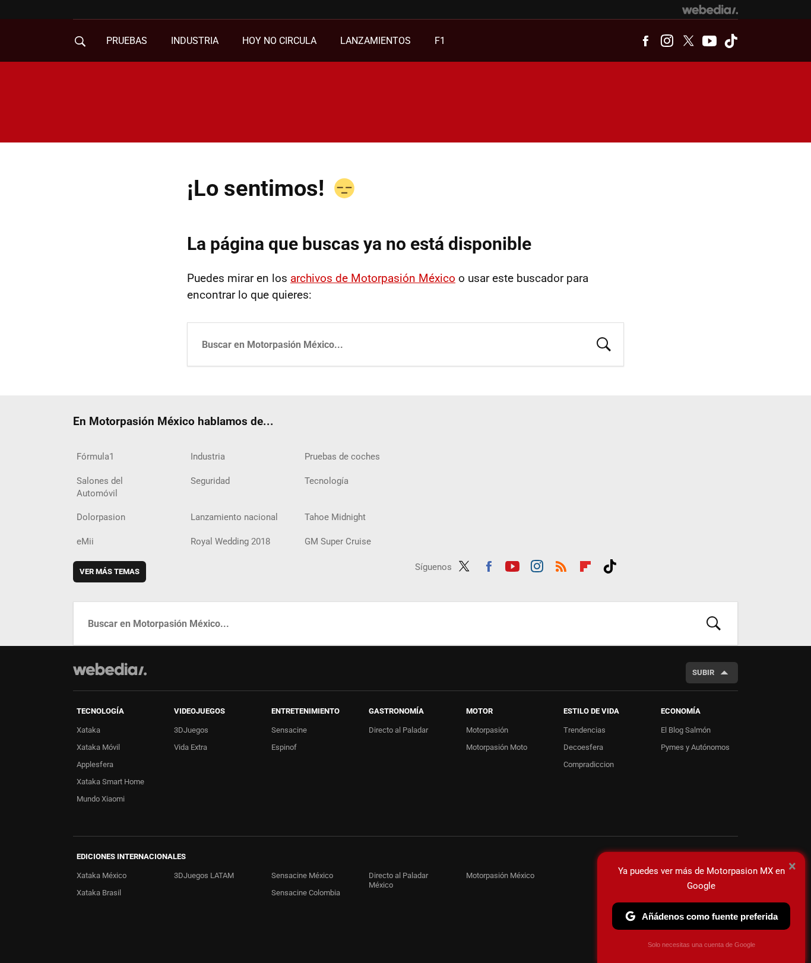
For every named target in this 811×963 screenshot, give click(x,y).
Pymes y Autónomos (695, 747)
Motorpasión (487, 730)
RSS (561, 564)
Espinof (284, 747)
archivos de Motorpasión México (372, 278)
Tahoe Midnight (335, 517)
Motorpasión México (500, 875)
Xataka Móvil (98, 747)
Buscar (603, 343)
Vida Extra (190, 747)
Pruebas (126, 40)
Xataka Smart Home (110, 781)
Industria (194, 40)
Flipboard (585, 564)
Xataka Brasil (99, 892)
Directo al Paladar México (398, 880)
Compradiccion (588, 764)
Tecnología (327, 481)
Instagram (667, 41)
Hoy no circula (279, 40)
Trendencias (584, 730)
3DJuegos (191, 730)
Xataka (88, 730)
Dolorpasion (101, 517)
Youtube (709, 41)
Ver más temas (110, 571)
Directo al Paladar (398, 730)
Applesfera (95, 764)
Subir (703, 672)
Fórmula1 (95, 456)
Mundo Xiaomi (101, 798)
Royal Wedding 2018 (230, 541)
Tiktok (731, 41)
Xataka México (101, 875)
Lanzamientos (375, 40)
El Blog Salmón (686, 730)
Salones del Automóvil (100, 487)
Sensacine (289, 730)
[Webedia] (710, 9)
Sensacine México (302, 875)
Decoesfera (583, 747)
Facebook (645, 41)
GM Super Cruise (338, 541)
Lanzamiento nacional (234, 517)
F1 (440, 40)
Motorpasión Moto (496, 747)
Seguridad (210, 481)
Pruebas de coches (342, 456)
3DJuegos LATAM (204, 875)
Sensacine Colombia (305, 892)
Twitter (688, 41)
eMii (85, 541)
